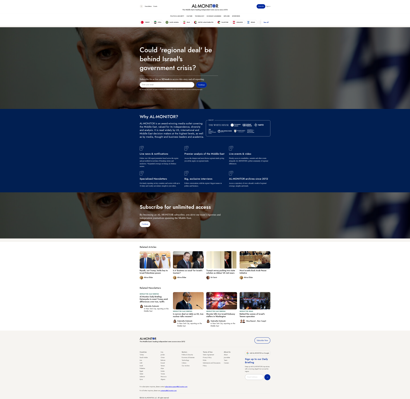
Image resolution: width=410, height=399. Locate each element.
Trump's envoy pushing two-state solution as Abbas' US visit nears (220, 271)
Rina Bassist (251, 321)
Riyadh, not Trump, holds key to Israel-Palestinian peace (154, 271)
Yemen (163, 366)
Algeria (163, 379)
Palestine (142, 368)
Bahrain (163, 360)
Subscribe (261, 6)
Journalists (227, 357)
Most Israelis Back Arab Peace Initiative (253, 271)
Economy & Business (214, 16)
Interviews (236, 16)
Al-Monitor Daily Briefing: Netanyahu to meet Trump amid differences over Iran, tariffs (154, 299)
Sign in (268, 6)
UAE (141, 363)
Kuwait (163, 363)
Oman (163, 357)
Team (225, 360)
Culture (189, 16)
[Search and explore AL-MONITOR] (141, 6)
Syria (141, 379)
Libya (162, 368)
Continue (145, 224)
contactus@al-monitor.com (168, 390)
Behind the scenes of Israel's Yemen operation (252, 315)
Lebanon (142, 377)
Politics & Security (177, 16)
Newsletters (148, 6)
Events (155, 6)
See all (266, 22)
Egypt (141, 371)
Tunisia (163, 374)
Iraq (162, 352)
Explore (227, 16)
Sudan (163, 371)
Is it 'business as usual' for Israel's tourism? (187, 271)
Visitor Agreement (208, 355)
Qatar (141, 374)
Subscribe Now (262, 340)
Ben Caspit (261, 321)
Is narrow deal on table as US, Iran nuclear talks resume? (188, 315)
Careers (226, 363)
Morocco (163, 377)
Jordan (163, 355)
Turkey (142, 355)
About (226, 355)
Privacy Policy (207, 357)
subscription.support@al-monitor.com (176, 387)
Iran (141, 360)
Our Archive (185, 366)
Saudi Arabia (144, 357)
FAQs (204, 360)
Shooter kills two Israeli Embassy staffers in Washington (220, 315)
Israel (141, 366)
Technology (199, 16)
